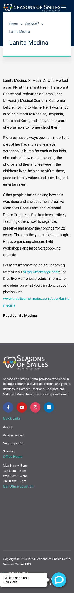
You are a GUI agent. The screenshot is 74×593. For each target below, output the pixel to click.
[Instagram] (35, 407)
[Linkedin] (49, 407)
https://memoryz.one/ (41, 272)
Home (13, 24)
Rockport (52, 389)
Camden (24, 389)
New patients (35, 394)
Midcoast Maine (14, 394)
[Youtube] (22, 407)
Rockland (38, 389)
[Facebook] (8, 407)
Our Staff (32, 24)
